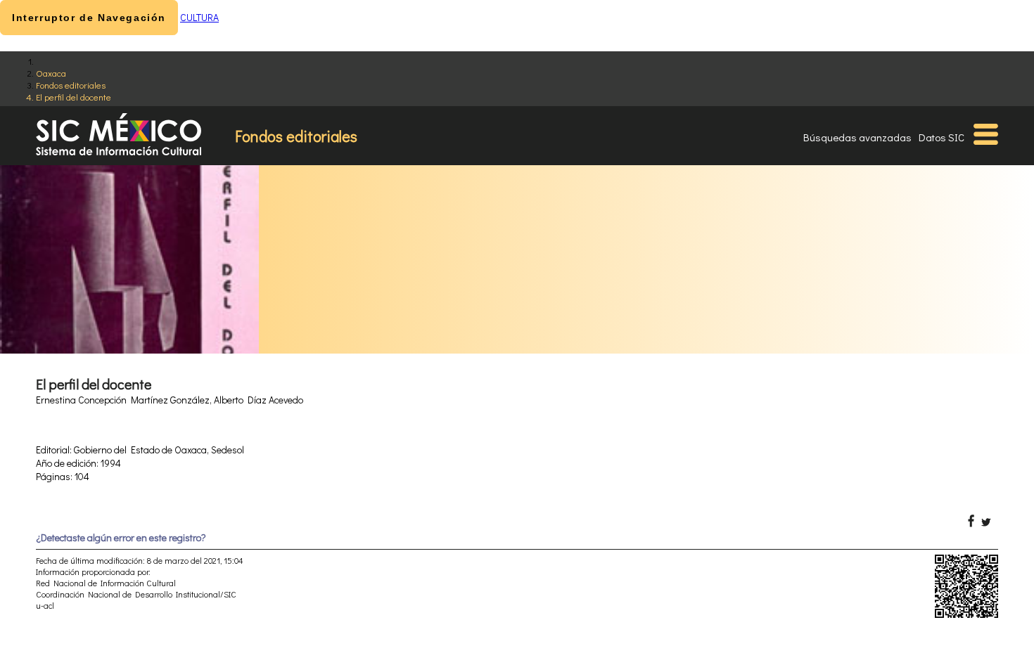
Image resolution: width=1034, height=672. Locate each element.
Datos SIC (941, 137)
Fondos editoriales (71, 85)
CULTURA (199, 17)
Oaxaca (51, 73)
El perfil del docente (73, 97)
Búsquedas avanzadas (857, 137)
